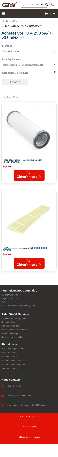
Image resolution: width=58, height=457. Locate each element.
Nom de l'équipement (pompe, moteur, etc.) (23, 64)
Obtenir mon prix (29, 176)
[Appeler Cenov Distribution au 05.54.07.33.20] (52, 4)
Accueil (9, 21)
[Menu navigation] (3, 13)
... (19, 21)
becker (7, 166)
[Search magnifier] (46, 4)
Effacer (15, 81)
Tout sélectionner (11, 51)
